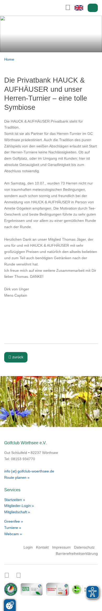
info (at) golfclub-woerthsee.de (29, 471)
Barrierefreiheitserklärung (77, 553)
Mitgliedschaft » (17, 512)
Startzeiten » (14, 500)
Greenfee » (13, 521)
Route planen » (17, 477)
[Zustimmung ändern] (10, 605)
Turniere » (12, 528)
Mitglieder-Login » (19, 506)
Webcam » (13, 534)
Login (93, 8)
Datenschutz (84, 547)
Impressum (61, 547)
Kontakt (42, 547)
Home (9, 59)
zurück (15, 357)
